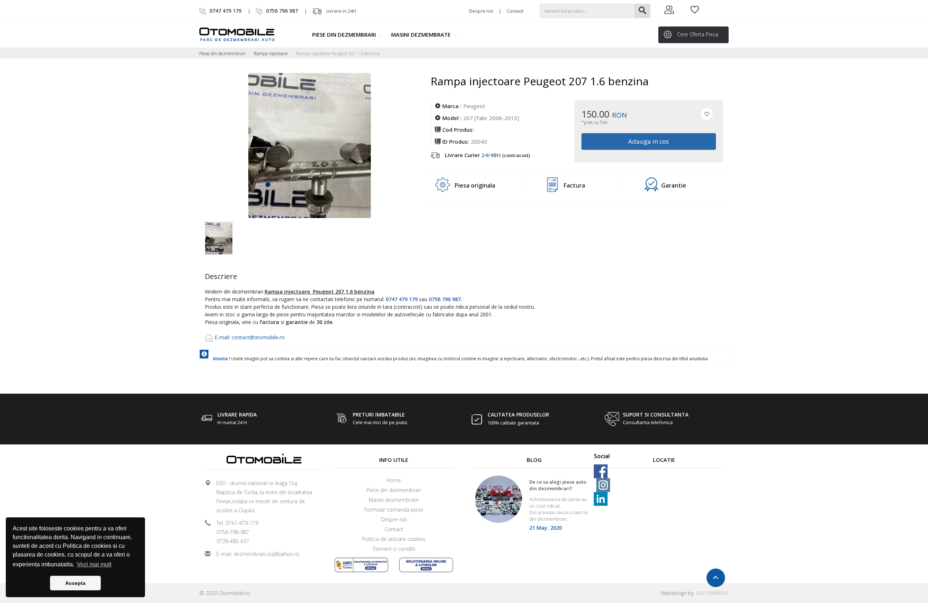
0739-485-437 (232, 541)
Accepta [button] (75, 583)
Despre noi (481, 11)
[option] (231, 236)
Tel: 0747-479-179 (237, 523)
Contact (515, 11)
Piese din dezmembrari (344, 34)
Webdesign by (678, 593)
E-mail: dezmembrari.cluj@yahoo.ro (257, 553)
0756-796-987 (232, 532)
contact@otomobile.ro (258, 337)
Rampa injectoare (271, 53)
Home (393, 480)
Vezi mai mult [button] (94, 564)
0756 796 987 (445, 299)
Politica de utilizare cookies (394, 539)
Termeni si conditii (394, 548)
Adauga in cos (649, 141)
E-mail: (223, 337)
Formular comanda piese (393, 509)
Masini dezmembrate (421, 34)
